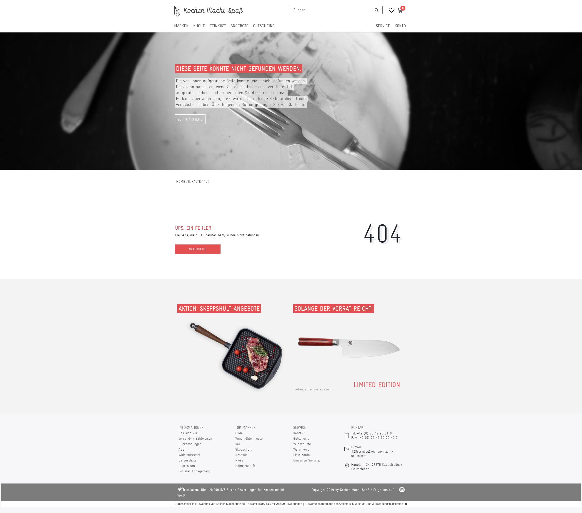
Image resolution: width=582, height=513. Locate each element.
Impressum (186, 466)
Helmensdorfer (246, 466)
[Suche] (376, 10)
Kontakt (299, 433)
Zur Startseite (190, 119)
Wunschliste (302, 444)
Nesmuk (241, 455)
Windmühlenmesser (249, 438)
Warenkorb (301, 449)
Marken (181, 25)
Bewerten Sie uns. (306, 460)
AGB (181, 449)
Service (383, 25)
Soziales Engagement (194, 471)
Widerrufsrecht (189, 455)
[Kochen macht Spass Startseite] (180, 181)
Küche (199, 25)
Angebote (239, 25)
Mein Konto (301, 455)
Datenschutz (187, 460)
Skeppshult (243, 449)
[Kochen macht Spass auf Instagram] (402, 490)
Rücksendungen (189, 444)
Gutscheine (264, 25)
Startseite (197, 249)
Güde (239, 433)
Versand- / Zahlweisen (195, 438)
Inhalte (194, 181)
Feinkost (218, 25)
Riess (239, 460)
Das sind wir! (188, 433)
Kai (237, 444)
